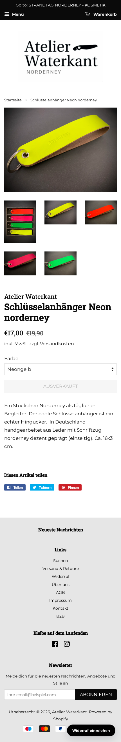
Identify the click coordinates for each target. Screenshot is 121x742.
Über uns (61, 584)
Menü (17, 14)
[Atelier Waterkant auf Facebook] (54, 645)
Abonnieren (96, 694)
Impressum (60, 600)
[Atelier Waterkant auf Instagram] (67, 645)
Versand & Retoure (60, 568)
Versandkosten (57, 343)
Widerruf (61, 576)
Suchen (60, 560)
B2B (60, 616)
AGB (60, 592)
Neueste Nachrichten (60, 529)
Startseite (13, 100)
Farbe (11, 358)
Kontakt (60, 608)
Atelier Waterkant (69, 711)
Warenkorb (104, 14)
